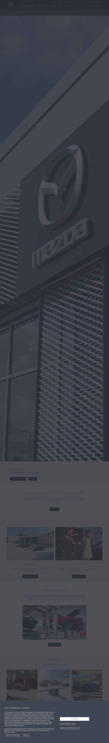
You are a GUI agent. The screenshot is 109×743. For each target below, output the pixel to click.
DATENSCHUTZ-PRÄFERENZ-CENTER (70, 727)
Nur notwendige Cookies (68, 723)
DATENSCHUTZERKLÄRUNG (13, 734)
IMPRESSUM (26, 734)
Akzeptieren (74, 719)
